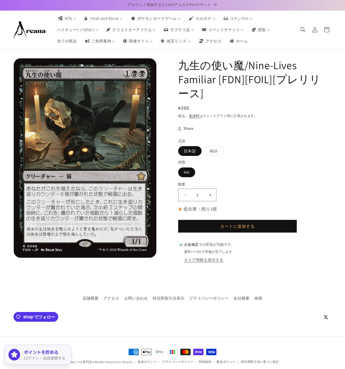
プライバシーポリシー (209, 298)
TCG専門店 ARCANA (90, 362)
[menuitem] (66, 18)
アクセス (111, 298)
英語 (216, 152)
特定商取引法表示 (168, 298)
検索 (258, 298)
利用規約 (205, 362)
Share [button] (189, 128)
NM (186, 172)
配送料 (194, 116)
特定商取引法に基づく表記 (260, 362)
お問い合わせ (136, 298)
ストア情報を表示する (203, 259)
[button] (303, 30)
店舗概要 (90, 298)
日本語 (190, 151)
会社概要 (241, 298)
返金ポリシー (147, 362)
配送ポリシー (226, 362)
